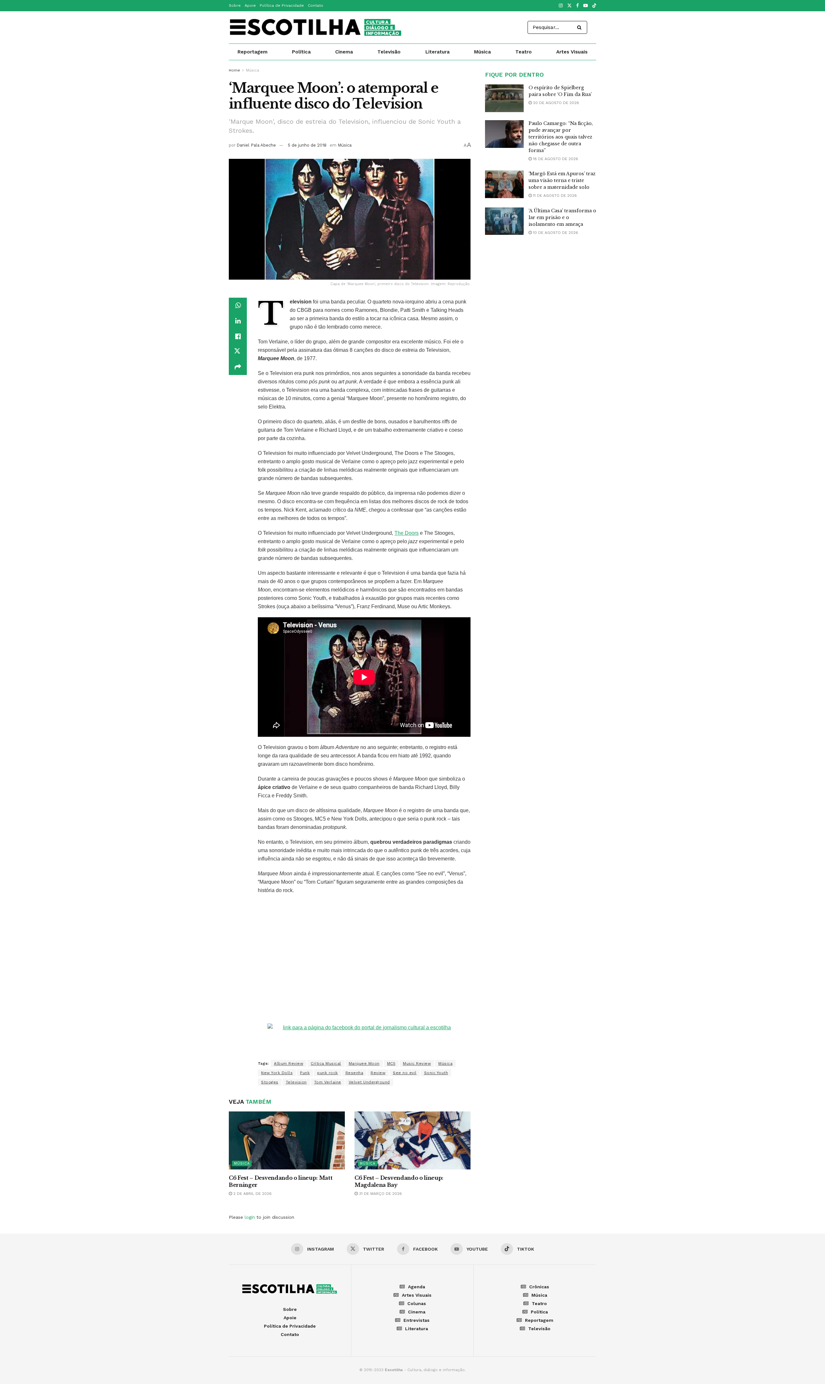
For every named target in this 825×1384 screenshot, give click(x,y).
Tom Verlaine (327, 1082)
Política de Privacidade (282, 5)
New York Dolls (277, 1073)
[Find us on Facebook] (577, 6)
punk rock (327, 1073)
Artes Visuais (571, 52)
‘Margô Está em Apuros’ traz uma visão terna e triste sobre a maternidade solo (562, 180)
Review (378, 1073)
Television (296, 1082)
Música (482, 52)
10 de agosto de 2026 (555, 232)
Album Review (288, 1063)
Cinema (344, 52)
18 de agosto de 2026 (555, 159)
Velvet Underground (369, 1082)
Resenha (354, 1073)
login (250, 1217)
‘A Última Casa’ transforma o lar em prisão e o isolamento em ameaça (562, 217)
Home (234, 70)
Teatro (523, 52)
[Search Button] (580, 27)
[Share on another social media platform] (238, 367)
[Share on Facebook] (238, 336)
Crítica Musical (326, 1063)
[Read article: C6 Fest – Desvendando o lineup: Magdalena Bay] (412, 1140)
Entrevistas (416, 1320)
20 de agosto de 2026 (555, 103)
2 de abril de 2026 (252, 1193)
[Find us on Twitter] (569, 6)
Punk (305, 1073)
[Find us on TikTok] (594, 6)
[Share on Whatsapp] (238, 305)
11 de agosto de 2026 (554, 195)
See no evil (405, 1073)
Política (301, 52)
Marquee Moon (364, 1063)
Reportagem (252, 52)
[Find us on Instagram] (561, 6)
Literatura (437, 52)
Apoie (250, 5)
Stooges (269, 1082)
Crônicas (539, 1286)
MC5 (391, 1063)
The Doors (406, 533)
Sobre (235, 5)
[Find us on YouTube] (585, 6)
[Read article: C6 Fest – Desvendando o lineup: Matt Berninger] (287, 1140)
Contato (315, 5)
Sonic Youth (436, 1073)
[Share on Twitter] (238, 352)
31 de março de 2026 (380, 1193)
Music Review (417, 1063)
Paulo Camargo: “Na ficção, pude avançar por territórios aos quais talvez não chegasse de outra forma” (561, 136)
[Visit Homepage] (316, 27)
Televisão (389, 52)
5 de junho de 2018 (307, 145)
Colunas (416, 1303)
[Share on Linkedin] (238, 321)
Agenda (416, 1286)
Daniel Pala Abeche (256, 145)
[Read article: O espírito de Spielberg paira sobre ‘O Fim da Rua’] (504, 98)
